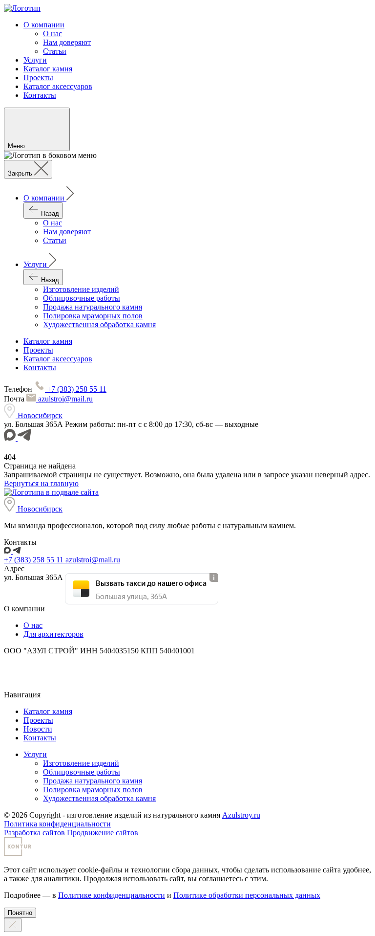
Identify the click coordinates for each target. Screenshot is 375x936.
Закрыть (21, 173)
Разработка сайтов (34, 832)
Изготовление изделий (81, 289)
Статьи (54, 51)
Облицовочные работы (81, 298)
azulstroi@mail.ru (64, 399)
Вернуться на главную (41, 483)
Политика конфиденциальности (57, 824)
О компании (43, 25)
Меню (17, 146)
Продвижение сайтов (102, 832)
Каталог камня (47, 69)
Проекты (38, 77)
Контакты (39, 95)
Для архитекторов (53, 634)
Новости (37, 729)
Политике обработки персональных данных (246, 895)
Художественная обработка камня (99, 324)
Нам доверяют (67, 42)
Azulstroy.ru (241, 815)
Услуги (35, 60)
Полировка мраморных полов (93, 316)
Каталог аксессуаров (57, 86)
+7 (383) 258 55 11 (75, 389)
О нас (52, 33)
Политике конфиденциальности (111, 895)
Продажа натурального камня (92, 307)
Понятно (20, 912)
